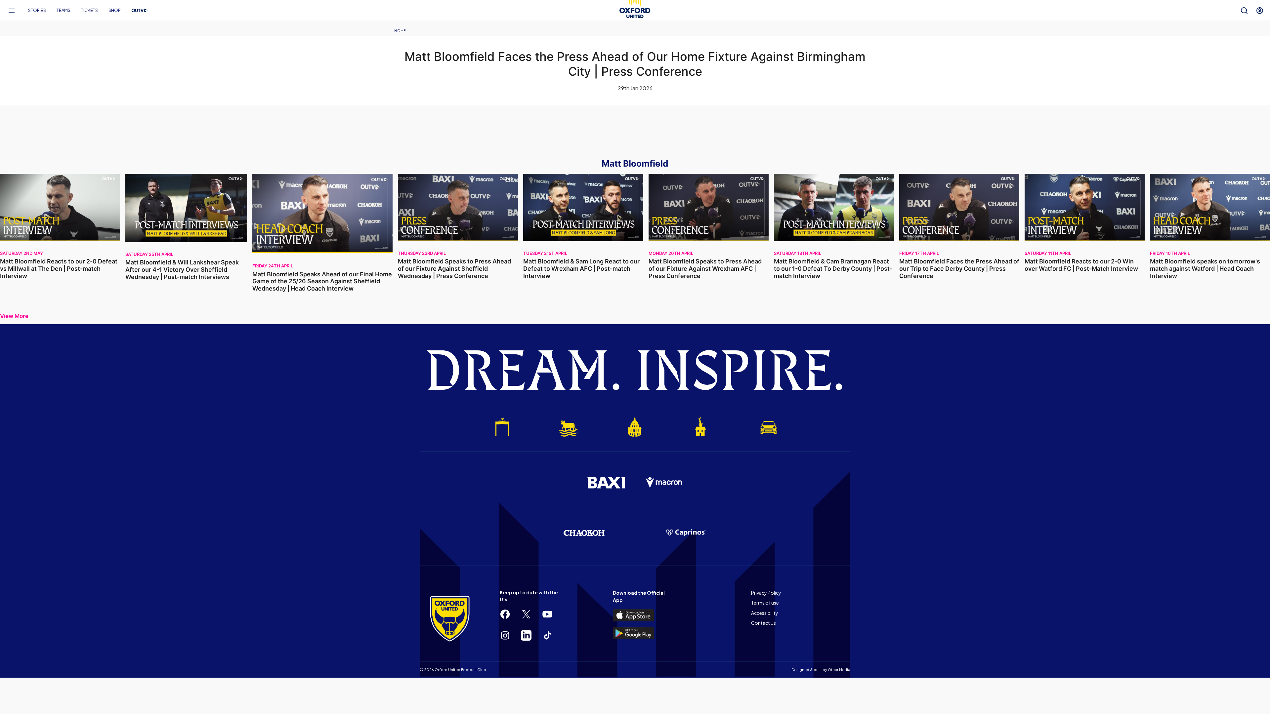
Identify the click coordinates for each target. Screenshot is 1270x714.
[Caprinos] (685, 532)
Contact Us (763, 623)
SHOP (114, 10)
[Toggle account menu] (1260, 10)
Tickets (89, 10)
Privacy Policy (766, 593)
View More (14, 316)
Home (399, 31)
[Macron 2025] (664, 482)
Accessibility (764, 613)
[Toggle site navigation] (11, 10)
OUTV (139, 10)
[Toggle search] (1244, 10)
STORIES (37, 10)
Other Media (839, 669)
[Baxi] (605, 482)
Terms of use (765, 603)
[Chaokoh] (584, 533)
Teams (63, 10)
